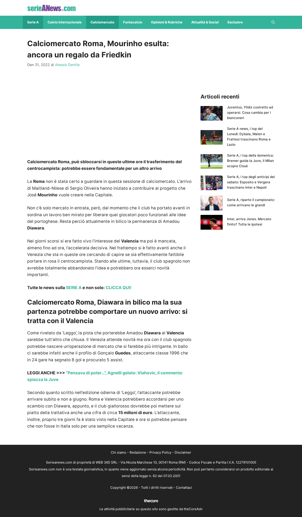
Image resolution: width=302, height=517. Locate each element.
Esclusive (235, 22)
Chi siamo (118, 452)
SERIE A (74, 287)
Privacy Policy (160, 452)
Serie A (33, 22)
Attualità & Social (205, 22)
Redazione (138, 452)
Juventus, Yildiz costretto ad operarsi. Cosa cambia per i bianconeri (250, 112)
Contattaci (184, 487)
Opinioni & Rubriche (166, 22)
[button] (273, 22)
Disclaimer (183, 452)
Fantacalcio (132, 22)
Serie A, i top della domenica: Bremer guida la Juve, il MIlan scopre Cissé (250, 160)
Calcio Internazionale (65, 22)
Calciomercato (102, 22)
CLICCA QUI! (118, 287)
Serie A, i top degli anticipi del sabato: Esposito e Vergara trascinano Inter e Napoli (251, 182)
